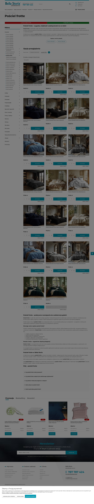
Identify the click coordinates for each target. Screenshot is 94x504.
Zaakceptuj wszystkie (30, 496)
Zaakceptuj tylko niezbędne (9, 496)
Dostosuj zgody (20, 496)
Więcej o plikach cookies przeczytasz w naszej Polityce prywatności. (17, 493)
